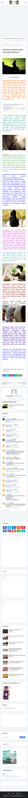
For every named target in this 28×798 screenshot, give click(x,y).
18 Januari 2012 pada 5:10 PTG (12, 471)
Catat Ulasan (5, 510)
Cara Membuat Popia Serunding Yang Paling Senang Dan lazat (16, 675)
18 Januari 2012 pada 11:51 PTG (12, 492)
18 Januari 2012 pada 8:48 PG (12, 447)
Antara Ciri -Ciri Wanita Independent (16, 636)
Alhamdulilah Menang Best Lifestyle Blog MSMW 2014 (17, 656)
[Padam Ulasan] (18, 422)
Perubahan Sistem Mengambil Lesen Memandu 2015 (16, 643)
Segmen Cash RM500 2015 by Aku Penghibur (15, 630)
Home (9, 793)
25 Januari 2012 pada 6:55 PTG (12, 507)
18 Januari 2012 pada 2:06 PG (12, 431)
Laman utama (5, 43)
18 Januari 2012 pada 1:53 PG (12, 427)
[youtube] (14, 531)
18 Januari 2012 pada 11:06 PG (12, 454)
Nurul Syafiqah (9, 439)
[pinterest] (23, 527)
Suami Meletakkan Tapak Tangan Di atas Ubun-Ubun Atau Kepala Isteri (17, 662)
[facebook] (5, 527)
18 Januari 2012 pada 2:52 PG (12, 442)
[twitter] (9, 527)
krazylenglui (8, 450)
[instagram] (9, 531)
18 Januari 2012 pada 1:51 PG (12, 422)
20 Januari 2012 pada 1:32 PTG (12, 500)
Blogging (12, 795)
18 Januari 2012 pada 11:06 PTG (12, 482)
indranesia (8, 474)
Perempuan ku (6, 370)
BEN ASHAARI (5, 775)
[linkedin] (14, 527)
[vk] (5, 531)
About (13, 793)
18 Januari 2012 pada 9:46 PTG (12, 477)
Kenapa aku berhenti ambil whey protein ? (12, 776)
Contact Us (18, 793)
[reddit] (19, 527)
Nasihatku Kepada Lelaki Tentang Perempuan (16, 405)
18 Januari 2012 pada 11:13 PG (12, 459)
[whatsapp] (19, 531)
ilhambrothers (9, 418)
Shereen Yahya (9, 484)
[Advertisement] (14, 21)
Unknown (8, 502)
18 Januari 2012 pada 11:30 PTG (12, 487)
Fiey (7, 494)
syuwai (7, 462)
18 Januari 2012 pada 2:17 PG (12, 436)
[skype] (23, 531)
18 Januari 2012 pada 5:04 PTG (12, 465)
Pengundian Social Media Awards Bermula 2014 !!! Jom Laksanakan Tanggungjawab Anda (15, 649)
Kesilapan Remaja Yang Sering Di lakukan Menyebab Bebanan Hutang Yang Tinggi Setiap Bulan (16, 668)
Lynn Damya (8, 429)
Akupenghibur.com (7, 55)
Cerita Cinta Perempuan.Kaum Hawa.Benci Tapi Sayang (12, 44)
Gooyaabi (23, 795)
